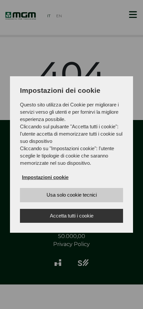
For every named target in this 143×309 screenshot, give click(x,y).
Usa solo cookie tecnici (72, 195)
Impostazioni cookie (45, 177)
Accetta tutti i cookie (71, 215)
